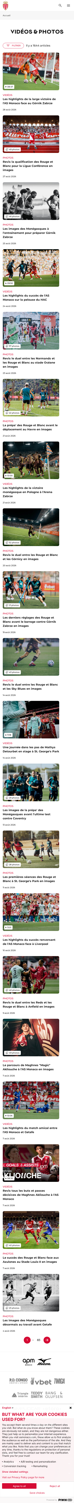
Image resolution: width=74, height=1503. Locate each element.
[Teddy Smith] (37, 1395)
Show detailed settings (15, 1471)
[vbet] (40, 1381)
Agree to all (19, 1486)
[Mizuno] (44, 1362)
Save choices (37, 1492)
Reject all (55, 1486)
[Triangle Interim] (20, 1395)
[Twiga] (59, 1381)
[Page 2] (47, 1340)
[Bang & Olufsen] (53, 1395)
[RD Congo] (18, 1381)
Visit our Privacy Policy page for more (23, 1477)
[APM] (29, 1362)
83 (38, 1340)
